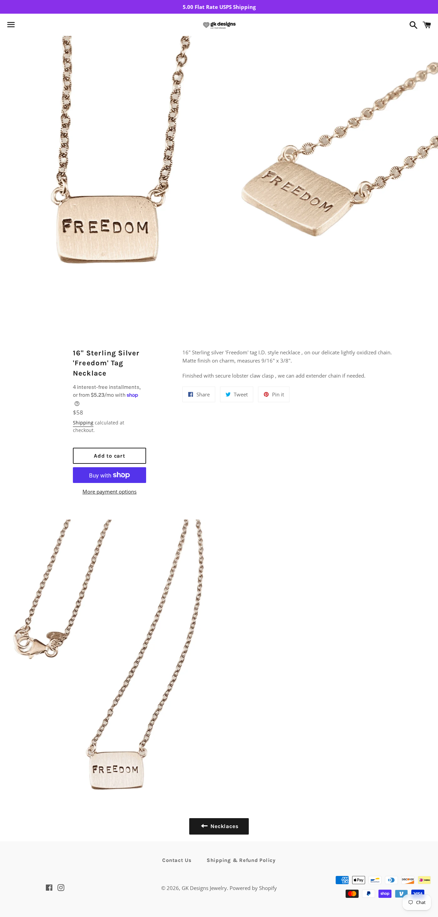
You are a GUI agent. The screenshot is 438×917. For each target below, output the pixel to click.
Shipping (83, 422)
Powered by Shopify (253, 888)
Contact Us (177, 860)
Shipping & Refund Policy (241, 860)
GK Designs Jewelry (204, 888)
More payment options (109, 491)
